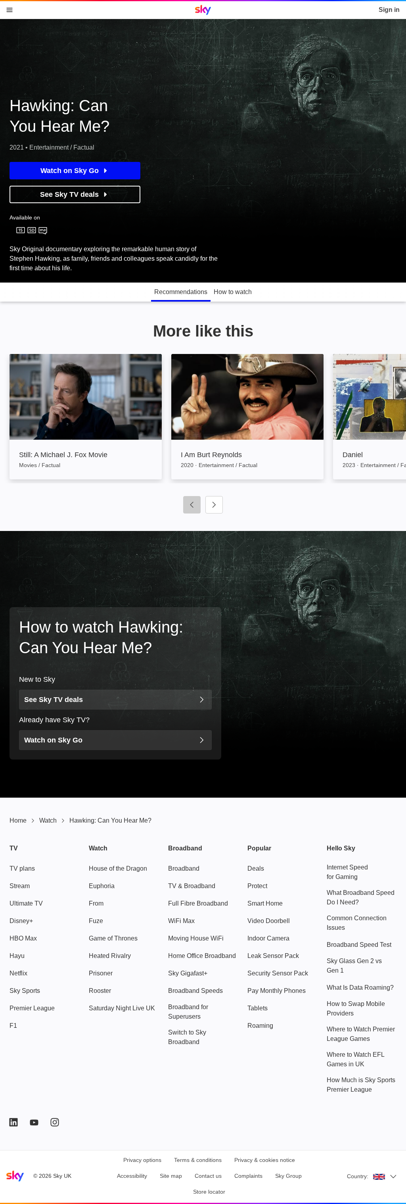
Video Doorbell (268, 920)
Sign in (389, 9)
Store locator (209, 1192)
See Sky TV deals (69, 194)
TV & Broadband (191, 886)
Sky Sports (25, 990)
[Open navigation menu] (9, 10)
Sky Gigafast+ (187, 973)
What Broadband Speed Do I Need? (361, 897)
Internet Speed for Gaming (347, 872)
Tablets (257, 1008)
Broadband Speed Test (359, 944)
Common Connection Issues (357, 923)
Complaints (248, 1176)
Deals (255, 868)
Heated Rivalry (110, 955)
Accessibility (132, 1176)
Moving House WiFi (196, 938)
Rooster (100, 990)
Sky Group (288, 1176)
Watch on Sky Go (69, 171)
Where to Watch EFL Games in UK (355, 1059)
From (96, 903)
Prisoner (101, 973)
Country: (357, 1176)
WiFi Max (181, 920)
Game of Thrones (113, 938)
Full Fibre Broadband (198, 903)
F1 (13, 1025)
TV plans (22, 868)
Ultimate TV (26, 903)
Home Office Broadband (202, 955)
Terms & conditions (198, 1160)
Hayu (17, 955)
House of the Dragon (118, 868)
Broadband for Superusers (188, 1012)
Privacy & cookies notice (264, 1160)
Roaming (260, 1025)
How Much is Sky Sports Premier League (361, 1085)
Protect (257, 886)
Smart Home (265, 903)
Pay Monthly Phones (276, 990)
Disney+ (21, 920)
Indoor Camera (268, 938)
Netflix (18, 973)
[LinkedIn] (13, 1122)
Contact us (208, 1176)
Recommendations (180, 291)
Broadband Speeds (195, 990)
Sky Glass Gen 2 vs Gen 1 (354, 966)
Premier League (32, 1008)
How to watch (233, 291)
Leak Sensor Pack (273, 955)
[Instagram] (54, 1122)
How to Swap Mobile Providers (356, 1008)
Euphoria (102, 886)
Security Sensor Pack (277, 973)
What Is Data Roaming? (360, 987)
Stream (20, 886)
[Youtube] (34, 1122)
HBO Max (23, 938)
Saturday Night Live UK (122, 1008)
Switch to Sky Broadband (187, 1037)
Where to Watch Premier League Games (361, 1034)
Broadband (183, 868)
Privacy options (142, 1160)
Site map (171, 1176)
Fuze (96, 920)
